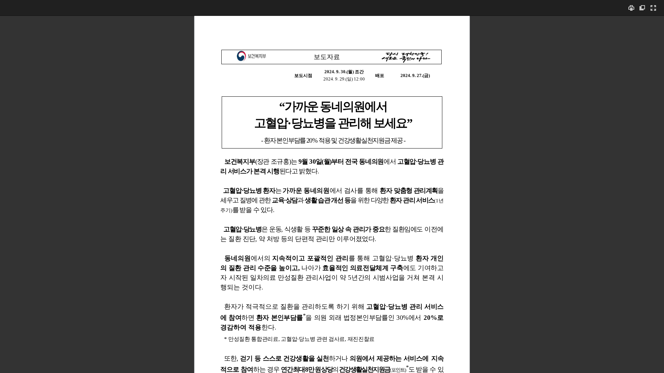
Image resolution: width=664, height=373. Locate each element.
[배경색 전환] (642, 8)
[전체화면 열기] (653, 8)
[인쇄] (631, 8)
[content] (332, 194)
